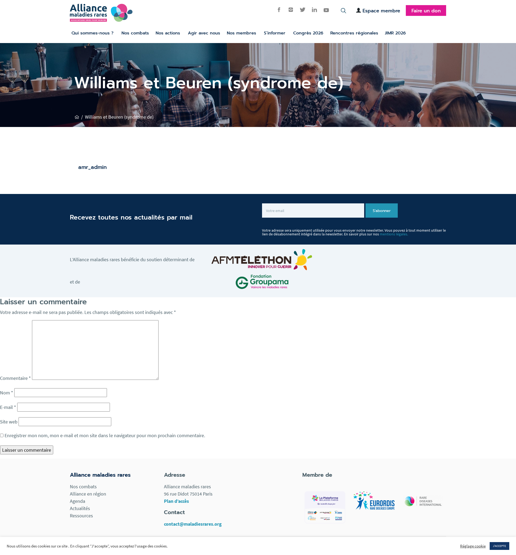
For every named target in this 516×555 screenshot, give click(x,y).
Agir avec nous (204, 33)
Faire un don (426, 11)
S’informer (274, 33)
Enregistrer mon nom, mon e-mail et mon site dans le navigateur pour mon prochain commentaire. (105, 435)
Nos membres (241, 33)
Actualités (80, 508)
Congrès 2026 (308, 33)
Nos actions (168, 33)
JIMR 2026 (395, 33)
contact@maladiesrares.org (193, 524)
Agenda (77, 501)
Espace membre (381, 11)
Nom (6, 393)
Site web (8, 422)
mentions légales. (394, 234)
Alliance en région (88, 494)
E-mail (8, 407)
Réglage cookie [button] (473, 546)
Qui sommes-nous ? (92, 33)
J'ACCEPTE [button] (499, 546)
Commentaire (15, 378)
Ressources (81, 515)
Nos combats (135, 33)
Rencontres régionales (354, 33)
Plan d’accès (176, 501)
